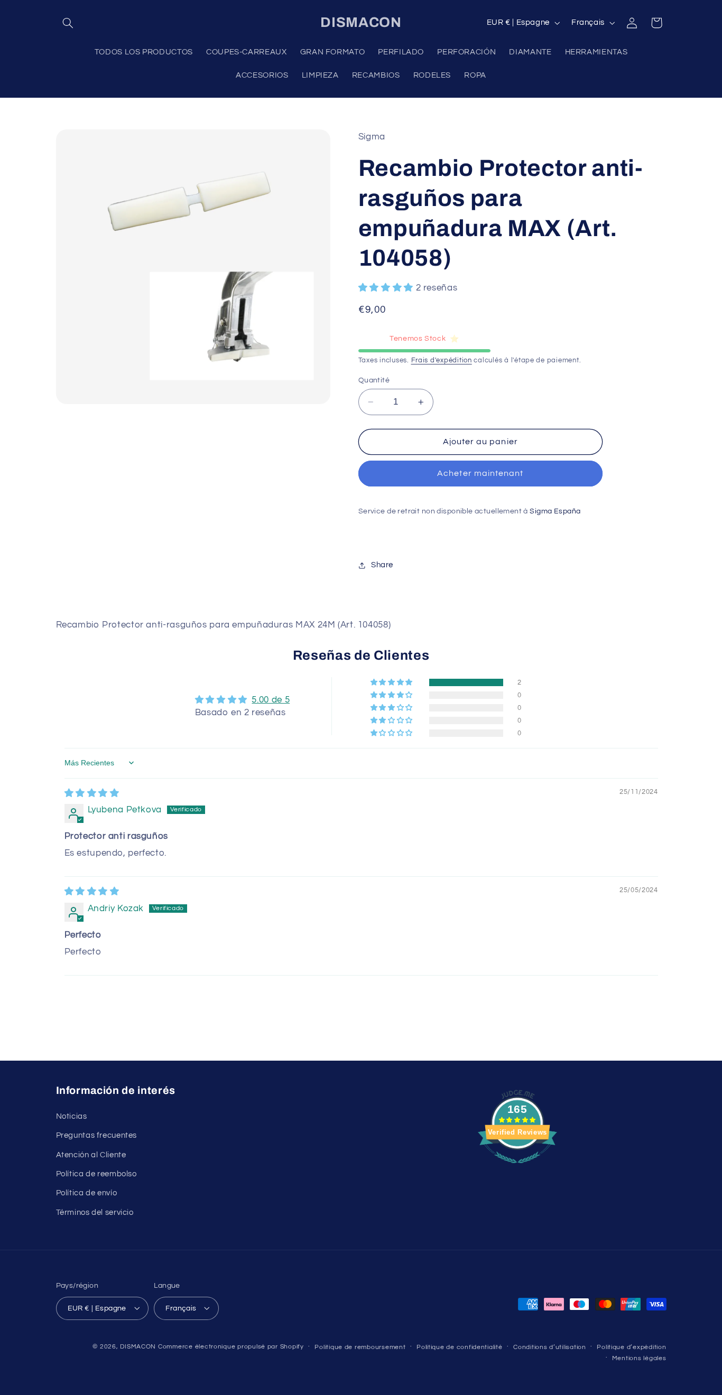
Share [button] (382, 565)
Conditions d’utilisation (549, 1347)
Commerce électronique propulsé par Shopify (231, 1346)
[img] (91, 793)
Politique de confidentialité (459, 1347)
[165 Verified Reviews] (517, 1169)
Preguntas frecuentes (96, 1135)
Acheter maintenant (480, 474)
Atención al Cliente (91, 1154)
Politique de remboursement (359, 1347)
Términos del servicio (95, 1212)
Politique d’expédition (631, 1347)
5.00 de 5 (271, 700)
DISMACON (138, 1346)
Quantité (374, 380)
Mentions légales (639, 1358)
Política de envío (86, 1193)
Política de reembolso (96, 1173)
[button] (68, 23)
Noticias (71, 1116)
